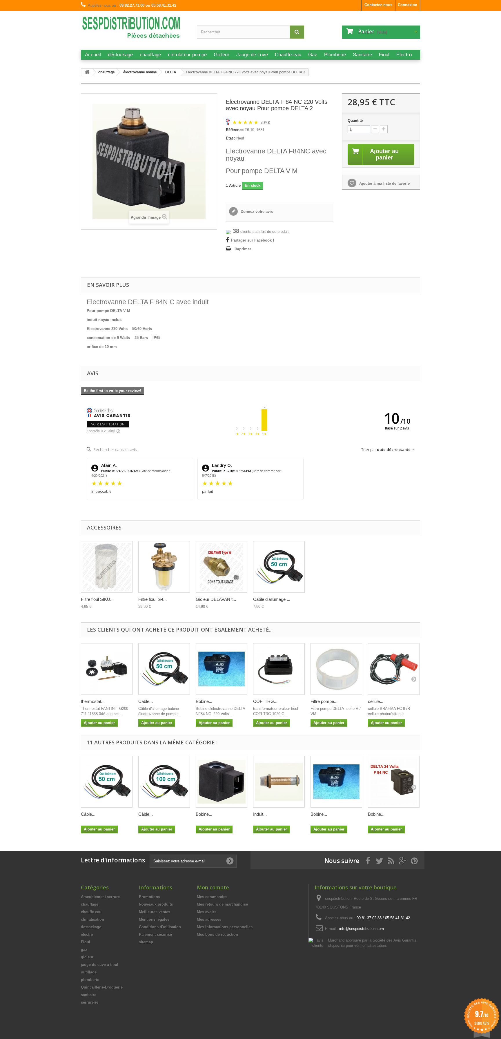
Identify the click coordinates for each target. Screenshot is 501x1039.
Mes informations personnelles (225, 927)
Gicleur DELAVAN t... (216, 599)
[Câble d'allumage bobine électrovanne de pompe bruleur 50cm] (279, 567)
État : (230, 138)
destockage (91, 927)
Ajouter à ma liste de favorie (384, 183)
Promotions (149, 897)
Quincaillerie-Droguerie (102, 987)
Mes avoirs (206, 912)
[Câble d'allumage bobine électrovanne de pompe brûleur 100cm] (164, 782)
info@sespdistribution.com (361, 928)
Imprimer (243, 249)
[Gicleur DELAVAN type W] (221, 567)
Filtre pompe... (324, 701)
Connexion (407, 5)
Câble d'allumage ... (271, 599)
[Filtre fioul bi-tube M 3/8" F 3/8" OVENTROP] (164, 567)
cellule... (375, 701)
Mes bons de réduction (217, 934)
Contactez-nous (378, 5)
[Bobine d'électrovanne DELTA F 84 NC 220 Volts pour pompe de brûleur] (221, 782)
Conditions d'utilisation (160, 927)
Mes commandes (212, 897)
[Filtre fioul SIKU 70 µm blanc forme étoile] (106, 567)
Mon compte (213, 887)
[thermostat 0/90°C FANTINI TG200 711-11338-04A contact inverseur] (106, 669)
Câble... (145, 701)
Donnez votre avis (256, 211)
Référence (235, 130)
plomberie (90, 980)
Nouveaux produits (156, 904)
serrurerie (89, 1002)
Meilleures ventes (154, 912)
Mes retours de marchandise (222, 904)
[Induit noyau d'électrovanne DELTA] (279, 782)
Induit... (260, 814)
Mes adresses (209, 919)
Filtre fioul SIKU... (97, 599)
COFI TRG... (265, 701)
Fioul (85, 942)
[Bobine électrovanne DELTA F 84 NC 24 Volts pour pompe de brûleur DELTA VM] (394, 782)
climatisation (92, 919)
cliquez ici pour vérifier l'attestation (357, 946)
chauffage (89, 904)
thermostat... (93, 701)
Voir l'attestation (108, 424)
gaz (84, 949)
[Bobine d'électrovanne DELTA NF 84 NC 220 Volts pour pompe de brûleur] (221, 669)
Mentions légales (154, 919)
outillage (89, 972)
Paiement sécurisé (155, 934)
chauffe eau (91, 912)
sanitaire (88, 995)
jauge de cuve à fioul (99, 964)
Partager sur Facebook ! (252, 240)
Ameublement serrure (100, 897)
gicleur (87, 957)
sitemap (146, 942)
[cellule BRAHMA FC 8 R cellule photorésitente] (394, 669)
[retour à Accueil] (86, 72)
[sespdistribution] (134, 29)
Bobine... (204, 701)
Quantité (355, 120)
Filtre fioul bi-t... (152, 599)
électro (87, 934)
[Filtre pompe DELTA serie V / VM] (336, 669)
